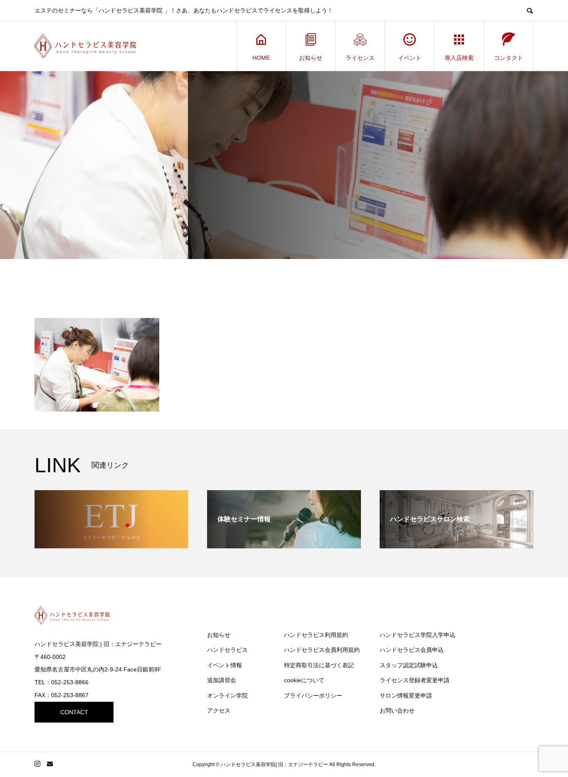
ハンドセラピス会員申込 (412, 649)
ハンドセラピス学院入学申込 (417, 634)
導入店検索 (459, 57)
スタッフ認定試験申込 (409, 665)
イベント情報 (224, 665)
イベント (409, 57)
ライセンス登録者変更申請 (414, 680)
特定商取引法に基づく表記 (319, 665)
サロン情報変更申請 (406, 695)
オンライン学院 (227, 695)
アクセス (218, 710)
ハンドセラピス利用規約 (316, 634)
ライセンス (360, 57)
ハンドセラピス (227, 649)
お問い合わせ (397, 710)
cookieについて (304, 680)
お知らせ (310, 57)
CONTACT (74, 712)
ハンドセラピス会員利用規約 (322, 649)
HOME (261, 57)
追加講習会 (221, 680)
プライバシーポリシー (313, 695)
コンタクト (508, 57)
